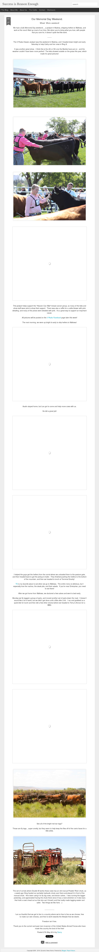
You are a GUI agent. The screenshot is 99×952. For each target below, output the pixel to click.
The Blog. (5, 10)
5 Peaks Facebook (54, 317)
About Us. (23, 10)
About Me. (14, 10)
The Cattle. (33, 10)
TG (17, 584)
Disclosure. (51, 10)
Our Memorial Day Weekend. (47, 19)
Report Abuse (71, 950)
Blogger (64, 950)
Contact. (42, 10)
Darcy (59, 932)
